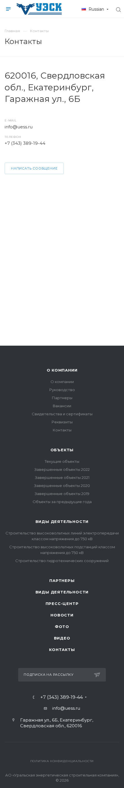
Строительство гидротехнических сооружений (62, 560)
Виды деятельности (62, 521)
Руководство (62, 389)
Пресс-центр (62, 603)
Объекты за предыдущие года (62, 501)
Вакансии (62, 405)
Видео (62, 638)
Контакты (62, 430)
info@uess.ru (19, 127)
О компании (62, 370)
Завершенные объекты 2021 (62, 477)
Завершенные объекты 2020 (62, 485)
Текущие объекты (62, 461)
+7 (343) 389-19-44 (25, 143)
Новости (62, 615)
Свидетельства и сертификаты (62, 414)
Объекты (62, 450)
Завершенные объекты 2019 (62, 493)
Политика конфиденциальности (62, 761)
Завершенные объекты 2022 (62, 469)
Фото (62, 626)
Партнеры (62, 397)
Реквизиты (62, 422)
